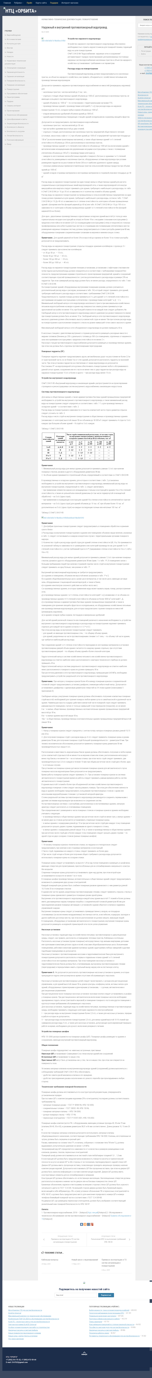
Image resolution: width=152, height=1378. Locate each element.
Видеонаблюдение (14, 35)
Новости (10, 56)
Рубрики (18, 2)
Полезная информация (15, 140)
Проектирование (13, 111)
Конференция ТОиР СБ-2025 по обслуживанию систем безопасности (33, 1319)
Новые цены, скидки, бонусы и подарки (22, 1336)
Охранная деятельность (16, 72)
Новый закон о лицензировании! (85, 1260)
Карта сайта (41, 2)
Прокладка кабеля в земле (99, 1333)
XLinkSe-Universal (144, 98)
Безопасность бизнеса (15, 127)
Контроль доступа (13, 44)
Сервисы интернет (14, 106)
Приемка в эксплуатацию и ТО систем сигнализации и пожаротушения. (114, 1263)
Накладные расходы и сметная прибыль (23, 1330)
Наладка (10, 52)
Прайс (29, 2)
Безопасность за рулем (15, 131)
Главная (7, 2)
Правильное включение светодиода (102, 1316)
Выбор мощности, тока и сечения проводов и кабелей (109, 1310)
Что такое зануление (16, 1339)
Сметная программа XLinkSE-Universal (22, 1324)
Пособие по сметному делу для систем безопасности (109, 1327)
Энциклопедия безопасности (17, 123)
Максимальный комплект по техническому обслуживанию (29, 1316)
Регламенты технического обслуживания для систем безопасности (114, 1336)
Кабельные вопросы (50, 1260)
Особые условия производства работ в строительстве (29, 1327)
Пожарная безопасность (16, 81)
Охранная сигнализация (15, 76)
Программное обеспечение (17, 94)
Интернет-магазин (69, 2)
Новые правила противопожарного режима (24, 1333)
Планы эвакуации (95, 1322)
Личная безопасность (15, 136)
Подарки (54, 2)
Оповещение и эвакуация (16, 68)
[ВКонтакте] (81, 1224)
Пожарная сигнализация (16, 85)
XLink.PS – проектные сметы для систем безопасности (29, 1322)
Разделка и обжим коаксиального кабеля (104, 1319)
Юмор (9, 144)
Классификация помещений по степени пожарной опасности (111, 1324)
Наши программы (13, 97)
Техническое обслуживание (17, 115)
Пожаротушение (90, 19)
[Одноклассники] (85, 1224)
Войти (143, 54)
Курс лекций (92, 1212)
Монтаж (10, 48)
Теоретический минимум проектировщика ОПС (106, 1313)
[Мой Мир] (88, 1224)
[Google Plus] (91, 1224)
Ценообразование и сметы (17, 119)
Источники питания (14, 39)
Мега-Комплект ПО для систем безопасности (25, 1310)
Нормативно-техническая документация (61, 19)
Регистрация (146, 51)
